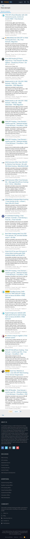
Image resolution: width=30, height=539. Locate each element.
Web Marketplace (5, 497)
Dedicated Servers (5, 462)
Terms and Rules (9, 537)
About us (16, 537)
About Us (5, 513)
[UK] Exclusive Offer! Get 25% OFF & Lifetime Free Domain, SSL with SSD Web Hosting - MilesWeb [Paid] (16, 164)
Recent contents (5, 11)
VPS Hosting (4, 460)
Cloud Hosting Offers (6, 490)
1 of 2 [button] (10, 411)
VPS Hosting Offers (6, 487)
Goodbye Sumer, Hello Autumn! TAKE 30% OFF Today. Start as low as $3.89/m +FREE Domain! (15, 294)
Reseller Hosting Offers (11, 35)
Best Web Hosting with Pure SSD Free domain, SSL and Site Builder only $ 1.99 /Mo (16, 235)
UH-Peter (7, 33)
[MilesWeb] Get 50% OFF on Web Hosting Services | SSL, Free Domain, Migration (16, 40)
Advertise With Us (7, 518)
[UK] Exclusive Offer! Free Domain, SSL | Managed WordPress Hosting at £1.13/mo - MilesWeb (16, 182)
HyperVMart (8, 77)
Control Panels (4, 470)
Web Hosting (12, 56)
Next (16, 411)
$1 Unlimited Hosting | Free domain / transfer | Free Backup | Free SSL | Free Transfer (16, 218)
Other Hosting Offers (14, 368)
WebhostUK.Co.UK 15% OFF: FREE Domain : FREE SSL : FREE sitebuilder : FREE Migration (16, 83)
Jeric (6, 346)
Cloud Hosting (4, 465)
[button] (1, 2)
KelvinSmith (8, 386)
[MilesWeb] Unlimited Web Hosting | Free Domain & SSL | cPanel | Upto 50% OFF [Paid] (16, 201)
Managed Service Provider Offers (17, 196)
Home (21, 537)
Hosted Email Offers (6, 492)
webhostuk (8, 96)
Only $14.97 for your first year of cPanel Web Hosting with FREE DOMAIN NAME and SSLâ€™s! (16, 253)
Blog (4, 515)
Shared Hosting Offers (15, 79)
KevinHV (7, 229)
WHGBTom (8, 135)
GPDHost (7, 247)
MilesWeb (7, 54)
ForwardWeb (8, 266)
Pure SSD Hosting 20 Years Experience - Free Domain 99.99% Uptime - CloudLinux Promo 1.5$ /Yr (16, 61)
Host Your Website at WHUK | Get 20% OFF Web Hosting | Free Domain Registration (16, 373)
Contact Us (6, 520)
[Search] (28, 2)
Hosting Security (5, 467)
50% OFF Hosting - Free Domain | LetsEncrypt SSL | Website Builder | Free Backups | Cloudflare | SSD (16, 123)
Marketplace (6, 523)
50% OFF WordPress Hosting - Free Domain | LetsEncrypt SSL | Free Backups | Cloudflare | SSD (16, 352)
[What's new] (24, 2)
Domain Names (9, 347)
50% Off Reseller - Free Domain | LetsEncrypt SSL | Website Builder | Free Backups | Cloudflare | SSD (16, 392)
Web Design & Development (8, 472)
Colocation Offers (5, 495)
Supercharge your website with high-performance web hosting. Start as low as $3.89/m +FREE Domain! (15, 316)
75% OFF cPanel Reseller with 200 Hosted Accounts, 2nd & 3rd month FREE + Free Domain (16, 17)
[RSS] (24, 537)
